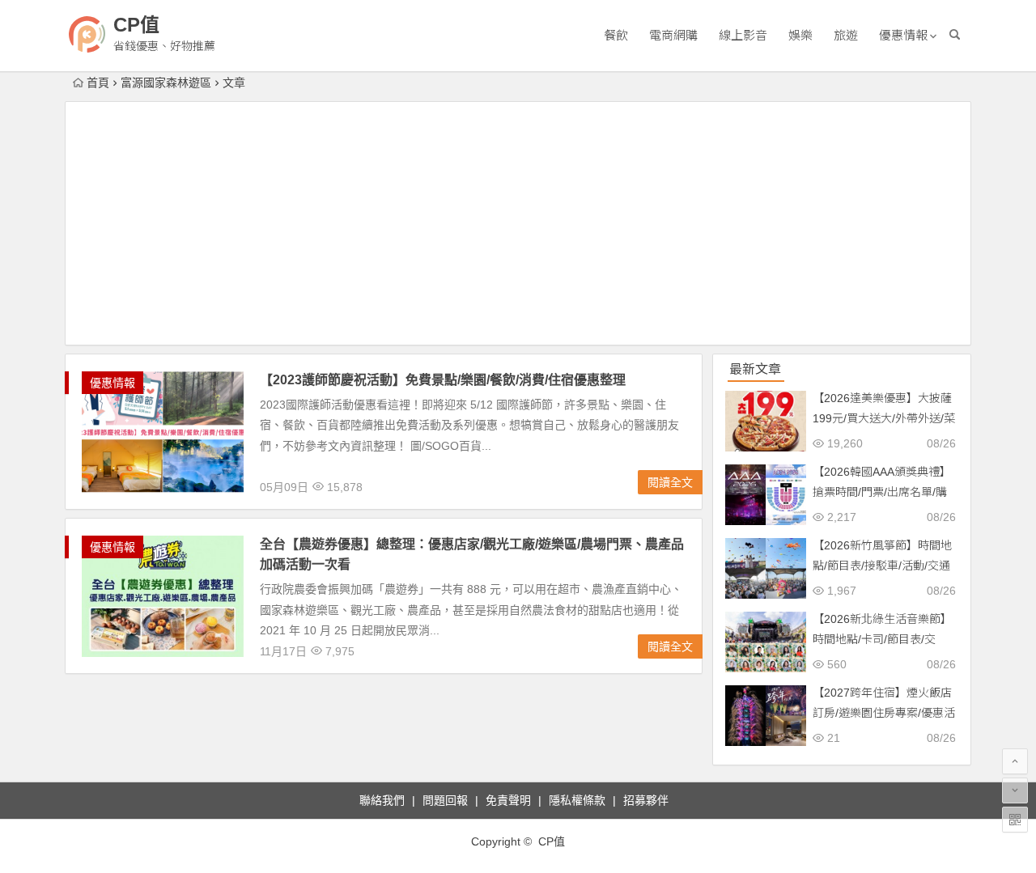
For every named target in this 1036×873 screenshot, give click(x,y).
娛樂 (800, 35)
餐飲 (616, 35)
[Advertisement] (518, 223)
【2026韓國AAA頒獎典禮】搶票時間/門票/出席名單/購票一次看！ (882, 492)
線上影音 (743, 35)
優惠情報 (903, 35)
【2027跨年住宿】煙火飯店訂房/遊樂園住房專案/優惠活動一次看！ (884, 713)
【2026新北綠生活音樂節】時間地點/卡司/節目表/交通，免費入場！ (882, 639)
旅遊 (846, 35)
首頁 (98, 82)
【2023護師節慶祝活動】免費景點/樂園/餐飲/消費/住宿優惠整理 (443, 380)
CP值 (136, 25)
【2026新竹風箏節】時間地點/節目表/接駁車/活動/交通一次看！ (882, 565)
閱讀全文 (670, 482)
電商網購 (673, 35)
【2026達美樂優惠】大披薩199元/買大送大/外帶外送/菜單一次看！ (884, 418)
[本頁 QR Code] (1015, 820)
